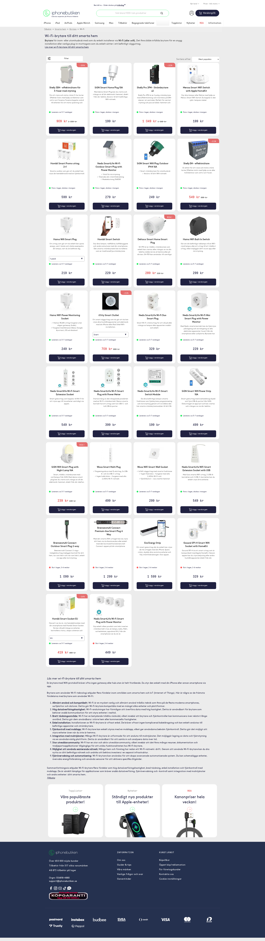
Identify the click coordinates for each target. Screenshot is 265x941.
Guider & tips (124, 865)
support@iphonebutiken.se (63, 881)
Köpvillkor (164, 860)
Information (214, 23)
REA (202, 23)
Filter (66, 59)
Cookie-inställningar (170, 879)
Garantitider (124, 879)
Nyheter (191, 23)
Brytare (72, 29)
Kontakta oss (166, 874)
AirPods (68, 23)
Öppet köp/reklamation (172, 865)
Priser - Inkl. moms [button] (210, 4)
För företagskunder (170, 870)
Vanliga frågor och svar (130, 874)
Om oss (121, 860)
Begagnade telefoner (143, 23)
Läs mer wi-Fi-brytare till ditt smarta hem (67, 47)
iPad (57, 23)
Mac (111, 23)
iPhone (47, 23)
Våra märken (124, 870)
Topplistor (176, 23)
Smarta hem (60, 29)
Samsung (99, 23)
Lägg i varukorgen (68, 130)
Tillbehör (122, 23)
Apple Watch (83, 23)
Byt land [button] (194, 4)
